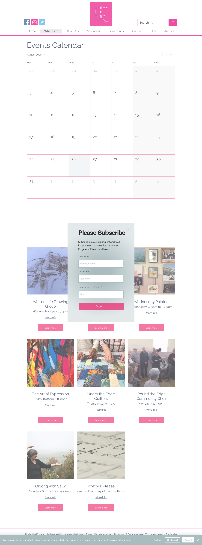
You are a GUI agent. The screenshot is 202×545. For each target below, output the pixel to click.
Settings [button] (158, 540)
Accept (188, 540)
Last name (84, 271)
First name (84, 256)
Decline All (172, 540)
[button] (128, 229)
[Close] (198, 539)
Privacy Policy (125, 540)
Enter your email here (89, 287)
